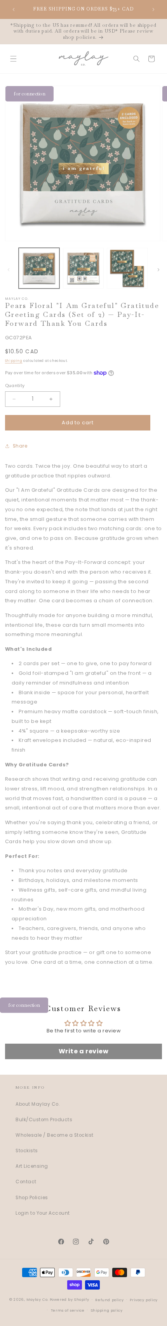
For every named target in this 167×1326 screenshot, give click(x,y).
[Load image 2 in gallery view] (83, 268)
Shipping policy (107, 1310)
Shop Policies (32, 1198)
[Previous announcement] (13, 9)
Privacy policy (143, 1299)
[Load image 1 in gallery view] (39, 268)
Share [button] (20, 446)
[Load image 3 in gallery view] (127, 268)
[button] (13, 59)
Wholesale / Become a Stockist (55, 1135)
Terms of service (68, 1310)
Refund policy (109, 1299)
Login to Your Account (43, 1213)
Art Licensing (32, 1166)
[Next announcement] (153, 9)
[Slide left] (8, 269)
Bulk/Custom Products (44, 1120)
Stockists (27, 1151)
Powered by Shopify (69, 1299)
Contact (26, 1182)
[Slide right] (158, 269)
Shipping (14, 360)
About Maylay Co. (38, 1104)
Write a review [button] (83, 1051)
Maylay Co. (37, 1299)
